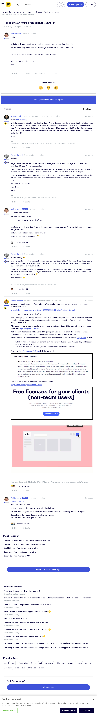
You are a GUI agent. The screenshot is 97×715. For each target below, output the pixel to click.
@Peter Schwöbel (17, 501)
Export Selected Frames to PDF (17, 556)
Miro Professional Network (29, 351)
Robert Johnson (17, 301)
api (40, 663)
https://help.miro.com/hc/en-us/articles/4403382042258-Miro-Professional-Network (43, 310)
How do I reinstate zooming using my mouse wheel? (26, 544)
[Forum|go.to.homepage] (19, 4)
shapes (79, 663)
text (23, 668)
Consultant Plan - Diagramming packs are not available (27, 605)
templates (49, 663)
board (6, 663)
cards (17, 668)
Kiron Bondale (16, 116)
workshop (8, 668)
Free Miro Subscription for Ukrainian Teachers (23, 636)
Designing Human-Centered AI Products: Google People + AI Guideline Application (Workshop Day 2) (46, 643)
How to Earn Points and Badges (48, 569)
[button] (2, 5)
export (41, 668)
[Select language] (63, 4)
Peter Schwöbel (17, 155)
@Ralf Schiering (21, 119)
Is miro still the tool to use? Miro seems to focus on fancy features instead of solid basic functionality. (47, 598)
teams (70, 663)
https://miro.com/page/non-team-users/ (26, 385)
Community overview (17, 12)
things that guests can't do (28, 328)
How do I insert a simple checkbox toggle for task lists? (27, 540)
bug (13, 663)
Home (4, 12)
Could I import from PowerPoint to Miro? (21, 548)
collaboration (23, 663)
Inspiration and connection (14, 594)
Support (88, 663)
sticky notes (60, 663)
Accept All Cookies (69, 710)
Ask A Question (48, 687)
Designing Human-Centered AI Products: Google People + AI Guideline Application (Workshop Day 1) (46, 647)
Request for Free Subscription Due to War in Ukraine (26, 623)
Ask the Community (51, 12)
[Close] (93, 699)
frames (33, 663)
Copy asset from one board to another (20, 552)
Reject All (86, 710)
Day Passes (81, 338)
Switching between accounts (16, 618)
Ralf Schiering (16, 34)
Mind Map (32, 668)
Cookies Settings (9, 710)
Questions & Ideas (34, 12)
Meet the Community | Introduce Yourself (22, 591)
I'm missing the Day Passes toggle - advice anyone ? (26, 611)
